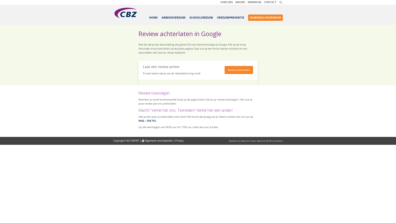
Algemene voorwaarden (159, 140)
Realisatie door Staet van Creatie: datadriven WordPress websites (256, 141)
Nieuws (240, 2)
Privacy (179, 140)
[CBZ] (125, 13)
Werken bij (254, 2)
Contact (270, 2)
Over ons (226, 2)
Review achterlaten (239, 70)
